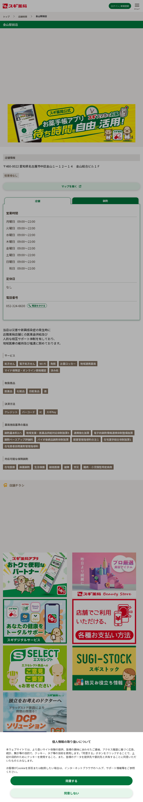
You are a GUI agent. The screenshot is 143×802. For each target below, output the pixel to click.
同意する (71, 781)
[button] (71, 401)
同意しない (71, 793)
